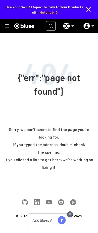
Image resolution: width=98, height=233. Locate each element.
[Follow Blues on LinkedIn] (37, 203)
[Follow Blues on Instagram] (61, 203)
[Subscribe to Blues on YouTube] (49, 203)
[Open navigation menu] (7, 26)
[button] (67, 26)
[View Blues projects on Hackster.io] (73, 203)
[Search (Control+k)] (51, 26)
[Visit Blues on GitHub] (25, 203)
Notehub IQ (48, 12)
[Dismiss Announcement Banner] (88, 10)
